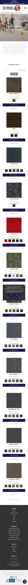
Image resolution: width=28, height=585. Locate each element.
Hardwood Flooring (14, 512)
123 (16, 499)
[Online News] (14, 400)
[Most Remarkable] (9, 275)
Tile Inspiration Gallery (14, 537)
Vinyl (14, 517)
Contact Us (15, 558)
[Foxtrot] (14, 190)
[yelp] (16, 577)
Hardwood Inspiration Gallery (14, 530)
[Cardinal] (14, 225)
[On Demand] (21, 415)
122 (13, 499)
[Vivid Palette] (21, 275)
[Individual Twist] (14, 310)
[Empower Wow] (17, 485)
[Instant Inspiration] (21, 485)
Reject (17, 295)
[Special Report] (13, 415)
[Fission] (17, 345)
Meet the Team (14, 546)
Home (2, 12)
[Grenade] (9, 345)
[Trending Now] (9, 415)
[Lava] (13, 345)
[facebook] (11, 577)
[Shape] (14, 330)
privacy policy (14, 290)
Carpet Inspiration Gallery (14, 528)
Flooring (7, 12)
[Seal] (21, 345)
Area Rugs (14, 521)
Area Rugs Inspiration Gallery (14, 539)
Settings (14, 297)
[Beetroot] (13, 240)
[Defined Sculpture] (10, 310)
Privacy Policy (18, 572)
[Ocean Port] (10, 170)
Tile (14, 519)
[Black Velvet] (16, 135)
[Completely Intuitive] (13, 485)
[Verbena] (17, 240)
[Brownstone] (14, 170)
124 (18, 499)
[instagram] (14, 577)
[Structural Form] (21, 310)
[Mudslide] (14, 84)
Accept (11, 295)
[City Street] (21, 170)
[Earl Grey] (18, 170)
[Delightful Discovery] (14, 260)
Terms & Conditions (11, 572)
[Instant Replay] (17, 415)
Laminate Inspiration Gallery (14, 532)
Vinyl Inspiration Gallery (14, 535)
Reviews (14, 551)
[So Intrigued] (14, 470)
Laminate (14, 515)
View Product (14, 105)
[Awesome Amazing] (17, 275)
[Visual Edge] (6, 310)
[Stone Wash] (21, 240)
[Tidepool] (14, 155)
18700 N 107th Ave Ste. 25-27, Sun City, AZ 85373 (14, 3)
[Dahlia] (9, 240)
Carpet (11, 12)
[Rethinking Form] (18, 310)
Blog (14, 549)
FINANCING (14, 1)
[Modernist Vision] (13, 275)
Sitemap (23, 572)
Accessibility (5, 572)
